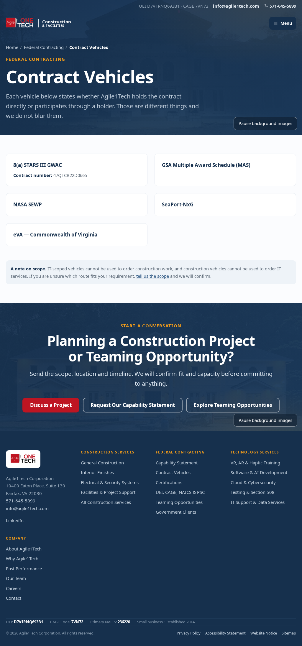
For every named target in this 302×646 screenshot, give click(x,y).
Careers (13, 588)
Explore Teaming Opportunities (233, 405)
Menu (286, 23)
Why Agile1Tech (22, 558)
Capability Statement (177, 463)
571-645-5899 (283, 6)
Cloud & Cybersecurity (253, 482)
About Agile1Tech (24, 549)
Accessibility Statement (225, 633)
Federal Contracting (44, 47)
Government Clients (176, 512)
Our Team (16, 578)
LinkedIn (15, 520)
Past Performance (24, 568)
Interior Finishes (97, 472)
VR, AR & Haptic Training (255, 463)
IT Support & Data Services (258, 502)
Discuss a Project (51, 405)
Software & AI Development (259, 472)
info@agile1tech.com (236, 6)
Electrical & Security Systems (110, 482)
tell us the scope (152, 276)
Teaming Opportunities (179, 502)
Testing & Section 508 (253, 492)
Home (12, 47)
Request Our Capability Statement (133, 405)
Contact (13, 598)
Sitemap (289, 633)
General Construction (102, 463)
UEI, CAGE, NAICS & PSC (180, 492)
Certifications (169, 482)
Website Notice (263, 633)
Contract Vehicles (173, 472)
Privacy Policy (189, 633)
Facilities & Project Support (108, 492)
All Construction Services (106, 502)
